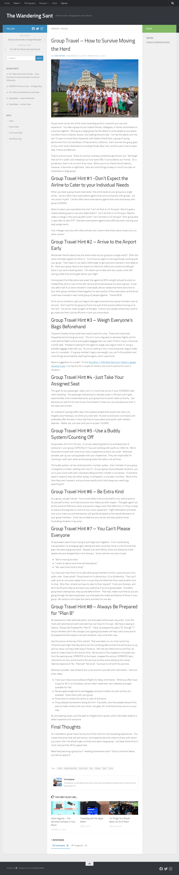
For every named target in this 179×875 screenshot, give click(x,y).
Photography (30, 3)
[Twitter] (37, 28)
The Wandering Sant (30, 15)
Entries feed (14, 127)
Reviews (43, 3)
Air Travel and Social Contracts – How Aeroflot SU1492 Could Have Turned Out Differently (23, 77)
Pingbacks (80, 845)
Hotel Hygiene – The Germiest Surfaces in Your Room (63, 821)
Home (7, 3)
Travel (16, 3)
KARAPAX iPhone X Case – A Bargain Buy (25, 86)
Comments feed (15, 133)
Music (54, 3)
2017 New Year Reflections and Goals (24, 92)
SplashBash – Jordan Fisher (20, 104)
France (60, 768)
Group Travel (83, 768)
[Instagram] (41, 28)
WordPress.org (15, 139)
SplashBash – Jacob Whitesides (21, 98)
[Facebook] (33, 28)
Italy (91, 768)
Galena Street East (70, 768)
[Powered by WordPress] (16, 868)
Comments (61, 845)
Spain (104, 768)
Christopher (59, 56)
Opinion (64, 3)
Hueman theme (38, 868)
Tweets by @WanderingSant (158, 42)
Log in (11, 121)
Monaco (97, 768)
